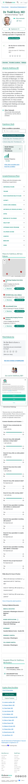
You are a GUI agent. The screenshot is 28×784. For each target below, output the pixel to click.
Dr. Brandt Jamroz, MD (8, 732)
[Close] (25, 379)
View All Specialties (7, 690)
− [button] (4, 263)
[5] (20, 55)
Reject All (14, 395)
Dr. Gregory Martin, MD (8, 705)
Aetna (5, 214)
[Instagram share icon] (18, 777)
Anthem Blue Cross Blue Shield (12, 209)
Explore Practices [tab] (9, 698)
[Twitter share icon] (23, 777)
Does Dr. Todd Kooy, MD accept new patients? (13, 595)
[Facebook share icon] (16, 777)
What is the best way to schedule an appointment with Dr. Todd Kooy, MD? (13, 581)
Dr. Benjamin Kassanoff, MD (9, 717)
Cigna (5, 245)
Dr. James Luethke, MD (8, 702)
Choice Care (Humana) (9, 205)
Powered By (4, 745)
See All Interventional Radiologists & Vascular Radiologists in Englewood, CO (13, 741)
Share (20, 21)
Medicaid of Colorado (10, 218)
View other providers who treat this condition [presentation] (11, 165)
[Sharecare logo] (14, 775)
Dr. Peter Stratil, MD (7, 708)
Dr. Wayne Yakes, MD (8, 720)
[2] (12, 55)
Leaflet (12, 276)
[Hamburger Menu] (4, 2)
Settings (14, 402)
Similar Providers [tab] (9, 694)
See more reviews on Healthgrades (14, 360)
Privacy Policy (10, 390)
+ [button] (4, 261)
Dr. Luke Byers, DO (7, 735)
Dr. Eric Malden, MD (7, 714)
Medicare (6, 240)
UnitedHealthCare (8, 187)
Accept (14, 399)
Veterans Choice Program (11, 227)
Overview (5, 62)
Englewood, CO (15, 29)
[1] (10, 55)
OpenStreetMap (18, 276)
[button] (22, 421)
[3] (15, 55)
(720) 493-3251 (20, 300)
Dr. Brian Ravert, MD (7, 723)
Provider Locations (14, 62)
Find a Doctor (5, 7)
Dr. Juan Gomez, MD (7, 711)
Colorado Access (8, 231)
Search (18, 2)
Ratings (24, 62)
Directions (9, 288)
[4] (17, 55)
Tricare (5, 191)
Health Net (6, 222)
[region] (14, 392)
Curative (6, 236)
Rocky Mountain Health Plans (12, 196)
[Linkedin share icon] (21, 777)
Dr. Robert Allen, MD (7, 729)
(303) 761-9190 (20, 288)
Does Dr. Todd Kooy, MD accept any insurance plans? (13, 589)
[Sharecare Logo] (10, 2)
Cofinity (5, 200)
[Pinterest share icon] (25, 777)
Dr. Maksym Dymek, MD (8, 726)
